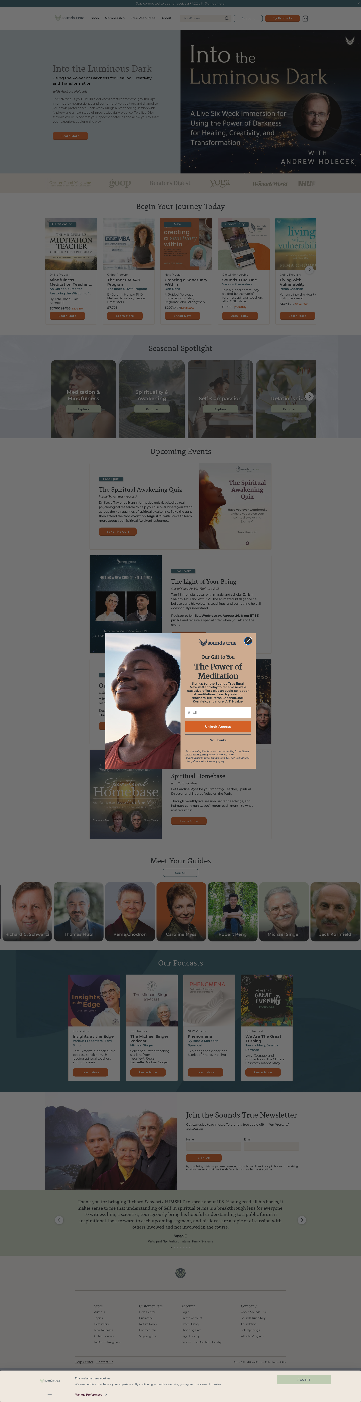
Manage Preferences (88, 1394)
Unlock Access (218, 726)
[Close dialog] (248, 641)
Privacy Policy (200, 754)
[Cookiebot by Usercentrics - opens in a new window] (49, 1394)
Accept (303, 1379)
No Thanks (218, 740)
